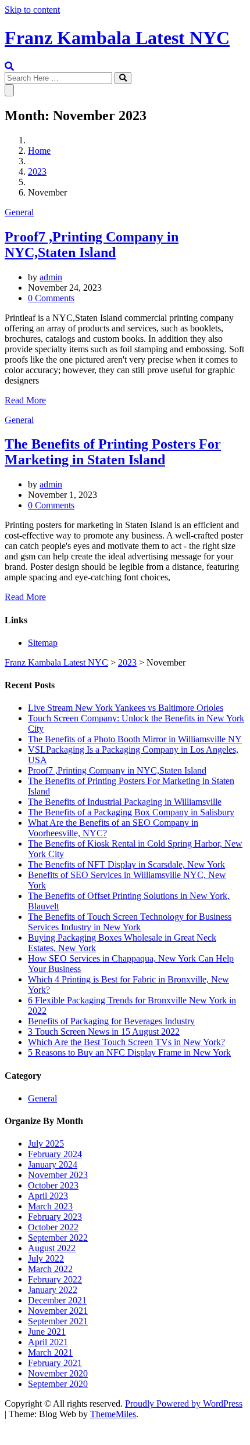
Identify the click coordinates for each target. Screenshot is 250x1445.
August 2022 (52, 1248)
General (19, 212)
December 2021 (57, 1300)
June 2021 (47, 1331)
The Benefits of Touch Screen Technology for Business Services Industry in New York (129, 922)
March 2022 (50, 1269)
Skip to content (32, 10)
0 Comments (51, 298)
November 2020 (58, 1373)
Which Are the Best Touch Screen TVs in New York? (126, 1042)
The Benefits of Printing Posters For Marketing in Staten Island (113, 451)
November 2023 (58, 1175)
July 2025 (46, 1143)
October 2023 (53, 1185)
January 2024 (52, 1164)
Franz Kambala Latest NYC (117, 37)
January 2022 (52, 1290)
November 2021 (58, 1311)
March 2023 (50, 1206)
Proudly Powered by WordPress (183, 1403)
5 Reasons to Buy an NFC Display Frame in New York (129, 1052)
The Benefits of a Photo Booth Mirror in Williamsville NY (135, 739)
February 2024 (55, 1154)
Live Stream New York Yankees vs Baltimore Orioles (125, 708)
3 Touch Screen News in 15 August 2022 (104, 1031)
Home (39, 151)
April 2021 (48, 1342)
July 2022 (46, 1258)
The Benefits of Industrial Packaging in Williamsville (125, 802)
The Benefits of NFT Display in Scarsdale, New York (126, 864)
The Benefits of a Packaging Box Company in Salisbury (131, 812)
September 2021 (58, 1321)
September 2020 (58, 1384)
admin (51, 277)
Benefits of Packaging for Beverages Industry (111, 1021)
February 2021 (55, 1363)
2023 (37, 171)
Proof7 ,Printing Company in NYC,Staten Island (91, 244)
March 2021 (50, 1352)
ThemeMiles (113, 1414)
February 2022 (55, 1279)
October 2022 (53, 1227)
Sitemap (43, 643)
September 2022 (58, 1237)
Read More (25, 400)
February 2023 (55, 1217)
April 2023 (48, 1196)
